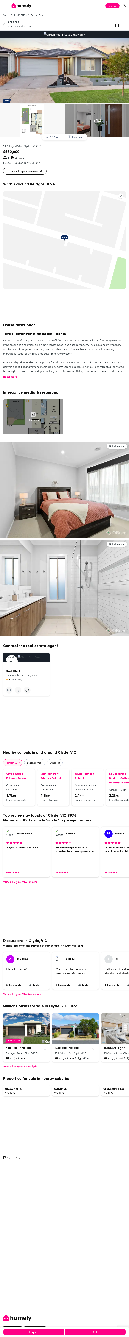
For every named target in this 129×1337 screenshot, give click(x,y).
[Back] (3, 24)
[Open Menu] (5, 6)
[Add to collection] (45, 1048)
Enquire (33, 1332)
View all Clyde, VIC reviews (20, 882)
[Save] (123, 24)
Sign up (112, 5)
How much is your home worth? (25, 171)
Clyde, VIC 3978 (18, 15)
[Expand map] (120, 196)
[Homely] (64, 1318)
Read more (10, 376)
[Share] (117, 24)
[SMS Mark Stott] (27, 690)
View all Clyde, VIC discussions (22, 994)
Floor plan (77, 137)
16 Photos (55, 137)
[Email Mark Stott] (9, 690)
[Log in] (124, 5)
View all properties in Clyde (20, 1066)
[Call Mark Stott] (18, 690)
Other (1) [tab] (55, 762)
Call (95, 1332)
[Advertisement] (64, 306)
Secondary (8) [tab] (34, 762)
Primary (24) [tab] (13, 762)
